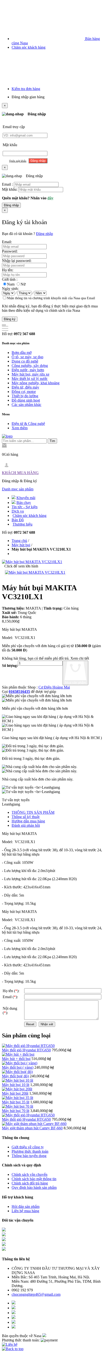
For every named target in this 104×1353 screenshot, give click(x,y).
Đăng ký (9, 319)
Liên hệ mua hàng (25, 1211)
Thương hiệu (22, 524)
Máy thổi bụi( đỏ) (15, 1076)
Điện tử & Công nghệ (28, 424)
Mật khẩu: (9, 189)
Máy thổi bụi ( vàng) (17, 1067)
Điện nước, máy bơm (28, 370)
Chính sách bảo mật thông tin (34, 1179)
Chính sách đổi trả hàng (30, 1183)
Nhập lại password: (16, 261)
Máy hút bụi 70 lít (15, 1111)
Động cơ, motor (24, 392)
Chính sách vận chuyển (29, 1174)
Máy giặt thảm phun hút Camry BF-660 (32, 1128)
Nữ (23, 284)
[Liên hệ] (9, 1344)
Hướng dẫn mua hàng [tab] (28, 821)
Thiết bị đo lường (25, 396)
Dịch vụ (18, 511)
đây (50, 198)
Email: (7, 242)
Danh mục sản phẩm (17, 489)
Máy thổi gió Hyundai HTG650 (26, 1050)
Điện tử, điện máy (25, 387)
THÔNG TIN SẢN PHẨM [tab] (33, 812)
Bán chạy (23, 503)
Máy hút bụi (21, 545)
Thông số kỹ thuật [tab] (25, 817)
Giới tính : (9, 279)
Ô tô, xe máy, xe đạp (27, 357)
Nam (11, 284)
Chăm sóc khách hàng (28, 47)
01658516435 (19, 692)
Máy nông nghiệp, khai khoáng (35, 383)
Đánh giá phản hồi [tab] (26, 825)
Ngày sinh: (10, 288)
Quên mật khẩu (17, 160)
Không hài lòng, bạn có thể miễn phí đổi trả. (35, 658)
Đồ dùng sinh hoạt (26, 400)
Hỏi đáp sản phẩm (25, 1206)
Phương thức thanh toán (30, 1151)
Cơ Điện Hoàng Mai (54, 687)
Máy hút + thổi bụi (16, 1059)
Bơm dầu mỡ (21, 353)
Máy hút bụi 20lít (15, 1093)
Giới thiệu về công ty (28, 1147)
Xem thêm (20, 428)
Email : (7, 184)
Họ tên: (7, 270)
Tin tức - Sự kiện (24, 507)
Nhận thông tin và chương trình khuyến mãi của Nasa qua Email (51, 298)
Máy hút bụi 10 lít (15, 1085)
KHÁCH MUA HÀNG (20, 473)
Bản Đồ (18, 520)
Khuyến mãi (25, 498)
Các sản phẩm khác (26, 405)
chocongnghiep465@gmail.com (36, 1294)
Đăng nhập (11, 205)
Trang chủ (19, 541)
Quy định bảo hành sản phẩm (34, 1187)
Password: (10, 251)
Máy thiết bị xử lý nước (30, 379)
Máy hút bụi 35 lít (15, 1102)
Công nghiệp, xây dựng (30, 366)
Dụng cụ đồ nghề (25, 361)
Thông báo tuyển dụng (29, 1156)
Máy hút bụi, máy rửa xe (30, 374)
